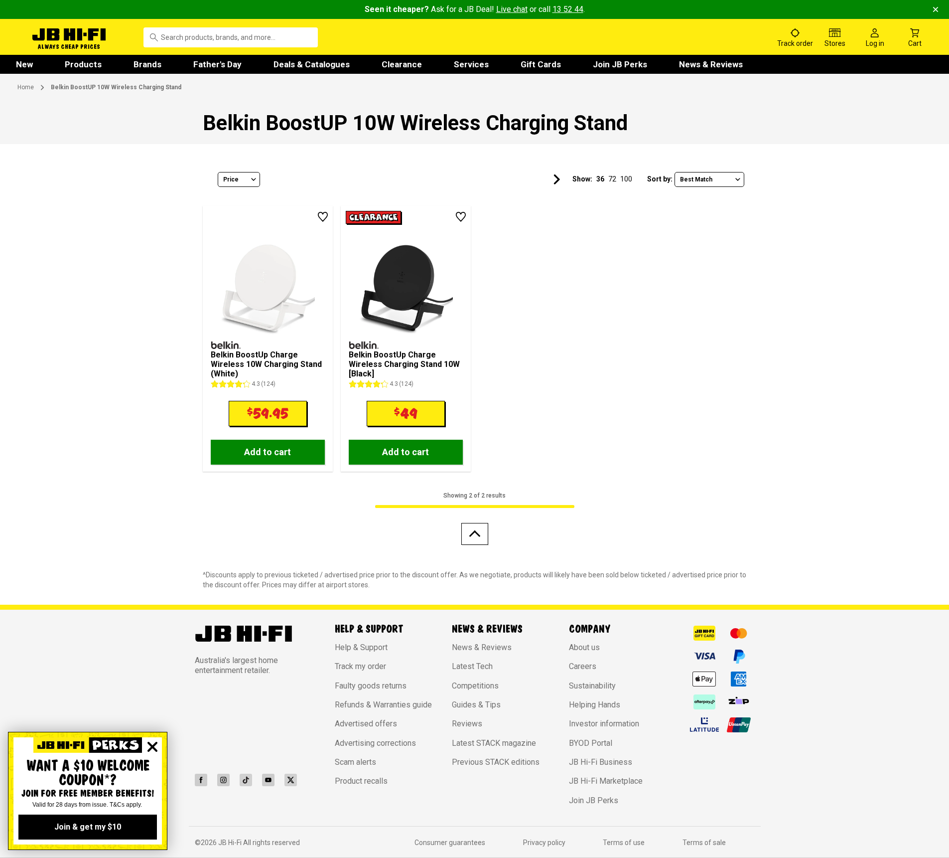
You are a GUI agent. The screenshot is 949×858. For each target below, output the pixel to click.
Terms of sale (704, 843)
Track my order (360, 666)
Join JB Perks (620, 64)
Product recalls (361, 781)
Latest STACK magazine (494, 743)
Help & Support (361, 647)
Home (25, 87)
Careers (582, 666)
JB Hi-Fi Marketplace (606, 781)
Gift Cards (541, 64)
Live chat (512, 9)
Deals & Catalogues (311, 64)
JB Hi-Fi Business (600, 762)
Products (83, 64)
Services (471, 64)
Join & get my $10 (87, 827)
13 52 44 (567, 9)
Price (231, 179)
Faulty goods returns (371, 685)
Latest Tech (472, 666)
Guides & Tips (476, 704)
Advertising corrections (375, 743)
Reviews (467, 723)
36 (600, 179)
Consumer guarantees (449, 843)
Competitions (475, 685)
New (24, 64)
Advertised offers (366, 723)
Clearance (402, 64)
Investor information (604, 723)
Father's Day (217, 64)
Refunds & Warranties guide (383, 704)
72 (612, 179)
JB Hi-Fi (230, 843)
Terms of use (624, 843)
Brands (147, 64)
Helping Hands (594, 704)
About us (584, 647)
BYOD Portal (590, 743)
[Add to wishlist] (323, 216)
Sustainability (592, 685)
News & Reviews (711, 64)
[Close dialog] (152, 747)
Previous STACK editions (496, 762)
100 (626, 179)
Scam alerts (355, 762)
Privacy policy (544, 843)
